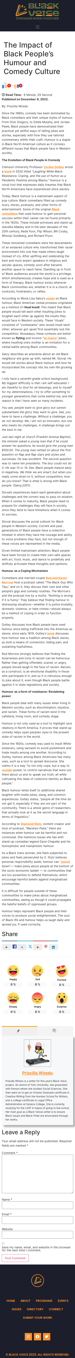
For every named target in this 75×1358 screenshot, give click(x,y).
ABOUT (25, 1301)
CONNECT (56, 1309)
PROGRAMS (44, 1301)
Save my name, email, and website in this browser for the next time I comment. (36, 1249)
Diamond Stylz (31, 824)
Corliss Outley (54, 167)
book (7, 171)
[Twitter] (46, 1336)
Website (7, 1229)
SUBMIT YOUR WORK (37, 1318)
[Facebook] (37, 1336)
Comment (10, 1152)
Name (7, 1199)
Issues (16, 1309)
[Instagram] (28, 1336)
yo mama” (51, 338)
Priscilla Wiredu (37, 1073)
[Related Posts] (55, 1031)
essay (50, 298)
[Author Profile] (19, 1031)
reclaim (7, 770)
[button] (37, 27)
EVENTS (63, 1301)
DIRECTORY (35, 1309)
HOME (11, 1301)
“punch (65, 862)
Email (7, 1214)
